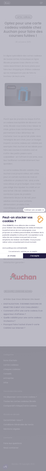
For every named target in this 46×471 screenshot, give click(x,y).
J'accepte (34, 256)
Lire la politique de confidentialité (14, 248)
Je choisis (11, 256)
